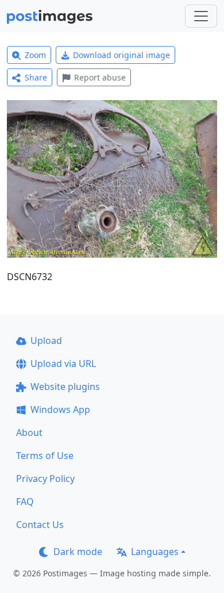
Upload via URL (63, 363)
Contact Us (40, 524)
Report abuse (100, 77)
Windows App (60, 409)
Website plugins (65, 386)
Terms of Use (45, 455)
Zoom (35, 54)
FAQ (25, 501)
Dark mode (77, 551)
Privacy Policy (45, 478)
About (29, 432)
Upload (46, 340)
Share (36, 77)
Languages (155, 551)
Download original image (121, 54)
